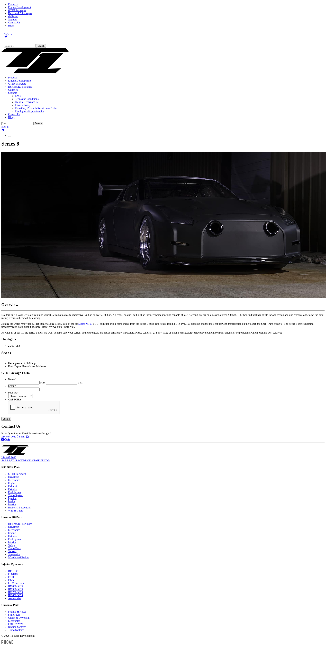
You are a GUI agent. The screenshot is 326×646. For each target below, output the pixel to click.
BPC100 (12, 570)
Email (22, 436)
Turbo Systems (16, 630)
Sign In (8, 34)
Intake (11, 501)
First (42, 382)
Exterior (12, 489)
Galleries (13, 16)
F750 (11, 577)
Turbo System (15, 495)
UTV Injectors (16, 583)
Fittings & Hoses (17, 611)
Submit (6, 419)
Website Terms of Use (27, 102)
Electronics (14, 480)
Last (80, 382)
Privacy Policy (23, 105)
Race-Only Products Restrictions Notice (36, 108)
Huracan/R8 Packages (20, 13)
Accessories (14, 598)
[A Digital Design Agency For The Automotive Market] (7, 643)
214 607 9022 (9, 436)
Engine (12, 483)
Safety (11, 545)
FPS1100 (13, 573)
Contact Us (14, 22)
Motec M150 (85, 323)
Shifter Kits (14, 614)
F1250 (11, 580)
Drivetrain (13, 476)
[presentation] (34, 407)
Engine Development (19, 7)
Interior (12, 504)
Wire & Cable (15, 510)
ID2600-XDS (15, 595)
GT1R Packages (17, 10)
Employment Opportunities (29, 111)
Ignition (12, 498)
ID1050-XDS (15, 586)
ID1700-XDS (15, 592)
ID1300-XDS (15, 589)
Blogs (11, 25)
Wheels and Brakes (18, 557)
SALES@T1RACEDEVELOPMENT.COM (25, 460)
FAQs (18, 95)
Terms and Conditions (27, 98)
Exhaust (12, 486)
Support (12, 19)
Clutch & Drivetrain (19, 617)
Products (12, 4)
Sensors (12, 551)
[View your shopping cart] (5, 37)
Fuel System (14, 492)
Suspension (14, 554)
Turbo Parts (14, 548)
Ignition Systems (17, 626)
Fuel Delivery (15, 623)
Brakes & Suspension (19, 507)
